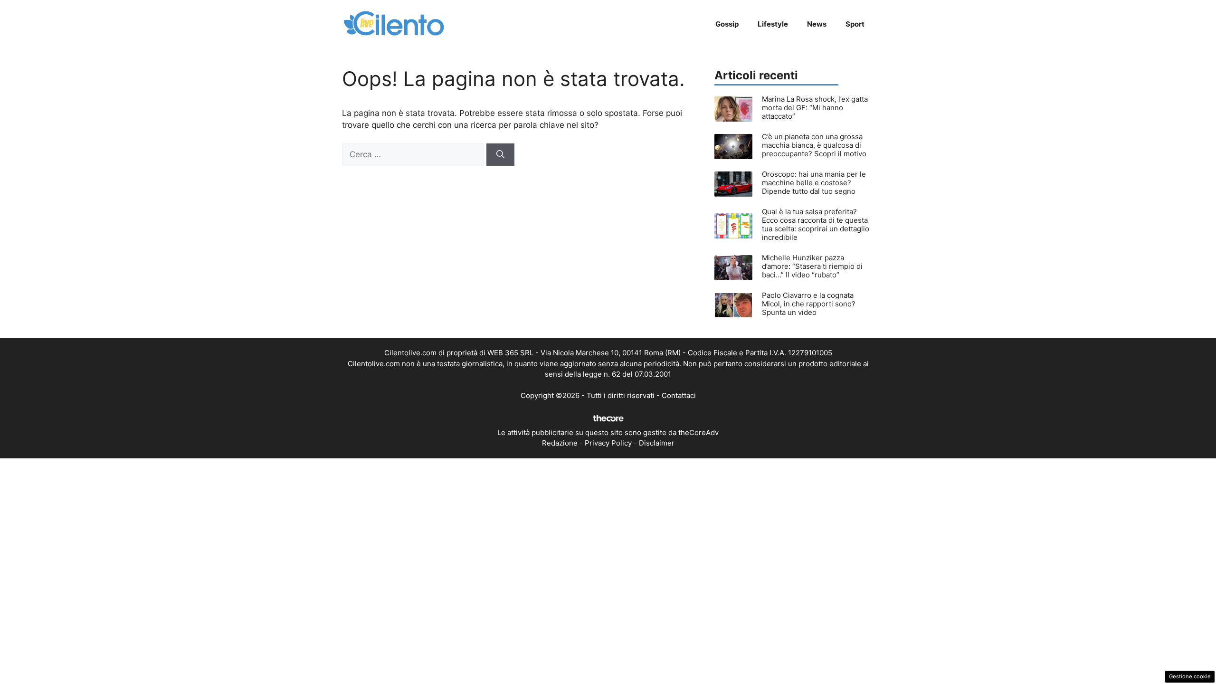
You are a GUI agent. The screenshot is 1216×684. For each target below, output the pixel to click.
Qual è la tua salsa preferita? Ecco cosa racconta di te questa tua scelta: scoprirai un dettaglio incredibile (815, 224)
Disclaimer (656, 442)
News (816, 23)
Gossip (727, 23)
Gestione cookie (1190, 676)
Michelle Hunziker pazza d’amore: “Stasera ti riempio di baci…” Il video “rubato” (812, 266)
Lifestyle (773, 23)
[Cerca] (500, 154)
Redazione (560, 442)
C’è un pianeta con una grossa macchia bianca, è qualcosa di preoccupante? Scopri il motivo (814, 145)
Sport (855, 23)
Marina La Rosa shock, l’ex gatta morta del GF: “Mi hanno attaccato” (815, 108)
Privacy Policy (608, 442)
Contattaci (679, 395)
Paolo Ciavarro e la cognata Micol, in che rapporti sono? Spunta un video (808, 304)
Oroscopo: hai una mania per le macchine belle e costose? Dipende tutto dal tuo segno (814, 183)
